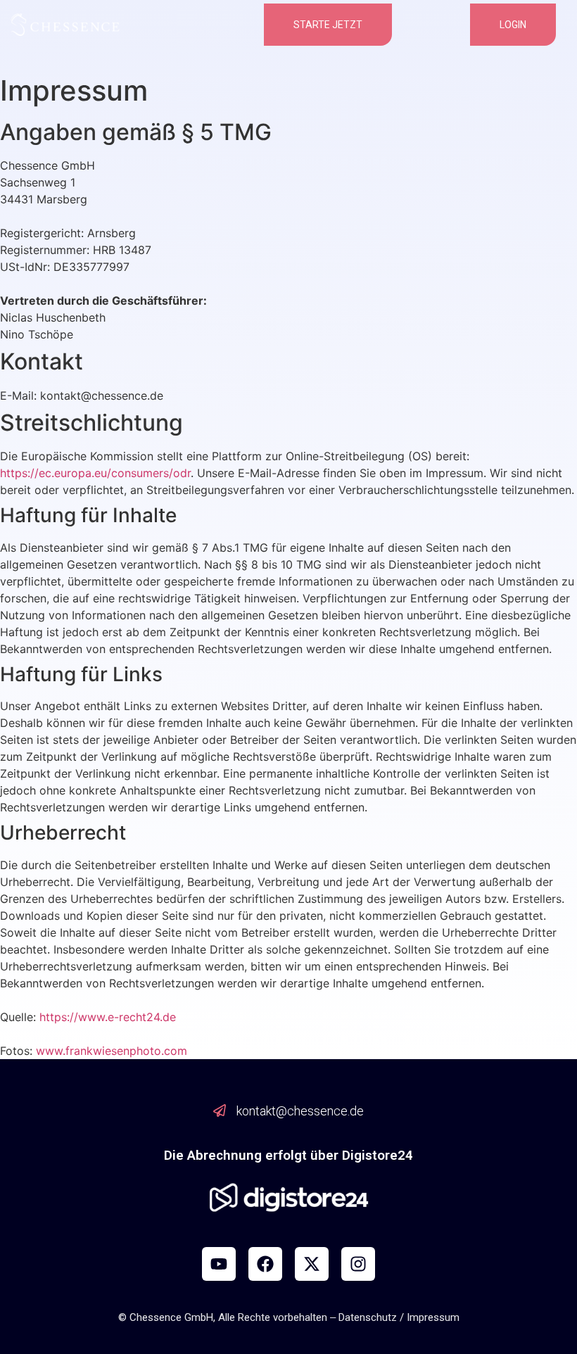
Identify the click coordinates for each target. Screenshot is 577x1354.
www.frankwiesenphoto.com (111, 1051)
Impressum (433, 1317)
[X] (312, 1264)
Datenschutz (367, 1317)
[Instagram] (358, 1264)
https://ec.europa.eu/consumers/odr (95, 473)
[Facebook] (265, 1264)
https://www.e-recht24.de (107, 1017)
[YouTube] (219, 1264)
